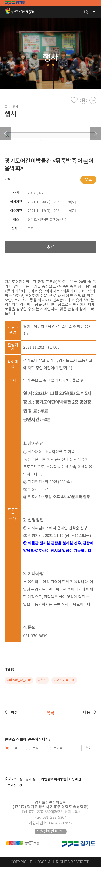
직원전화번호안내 (50, 831)
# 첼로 (42, 680)
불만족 (58, 748)
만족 (15, 748)
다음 (86, 712)
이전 (14, 712)
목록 (50, 713)
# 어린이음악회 (64, 680)
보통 (36, 748)
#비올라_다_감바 (19, 680)
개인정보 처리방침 (53, 779)
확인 (89, 748)
